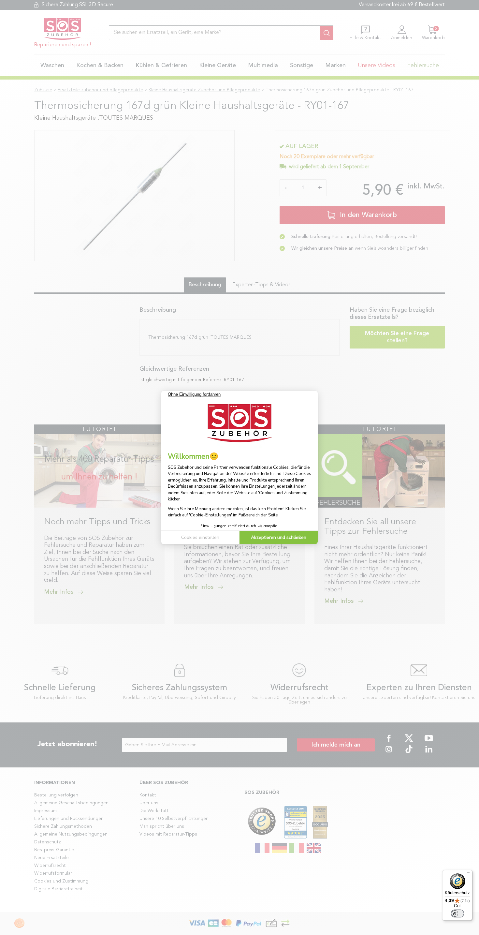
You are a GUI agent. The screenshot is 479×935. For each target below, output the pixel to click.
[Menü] (468, 874)
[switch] (457, 913)
